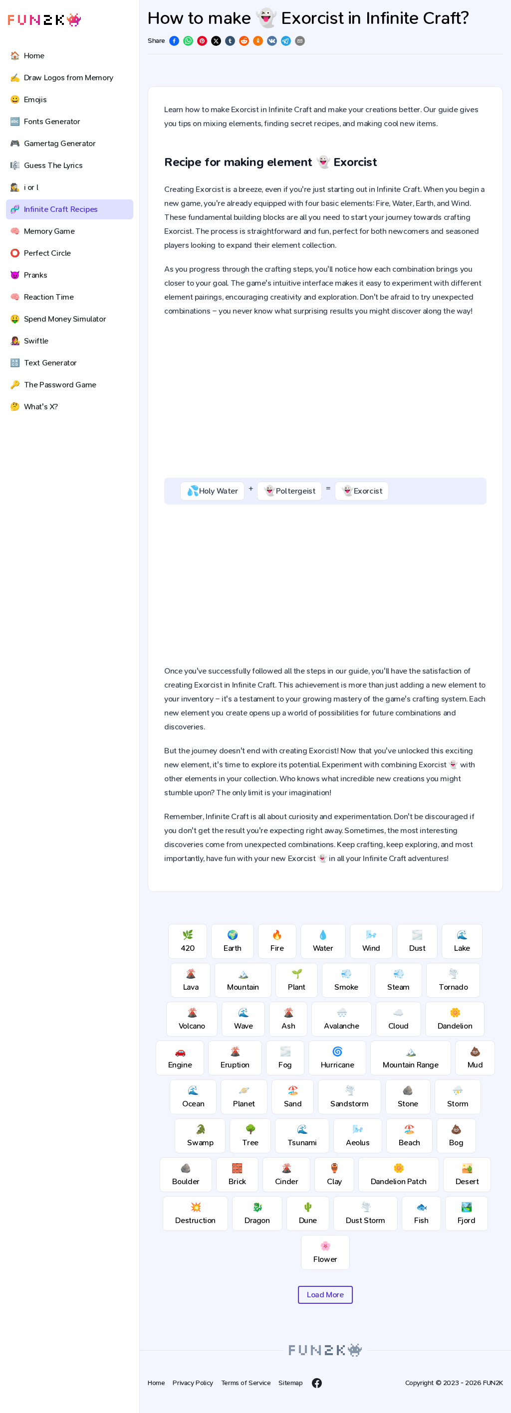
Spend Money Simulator (58, 319)
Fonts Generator (45, 121)
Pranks (28, 275)
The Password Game (53, 384)
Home (27, 55)
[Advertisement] (325, 398)
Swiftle (29, 341)
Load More (325, 1294)
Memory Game (42, 231)
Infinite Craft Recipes (54, 209)
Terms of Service (246, 1383)
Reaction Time (41, 297)
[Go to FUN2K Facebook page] (317, 1383)
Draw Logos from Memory (61, 77)
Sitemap (290, 1383)
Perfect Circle (40, 253)
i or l (24, 187)
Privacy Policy (193, 1383)
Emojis (28, 99)
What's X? (34, 406)
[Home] (44, 20)
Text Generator (43, 362)
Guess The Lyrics (46, 165)
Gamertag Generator (52, 143)
